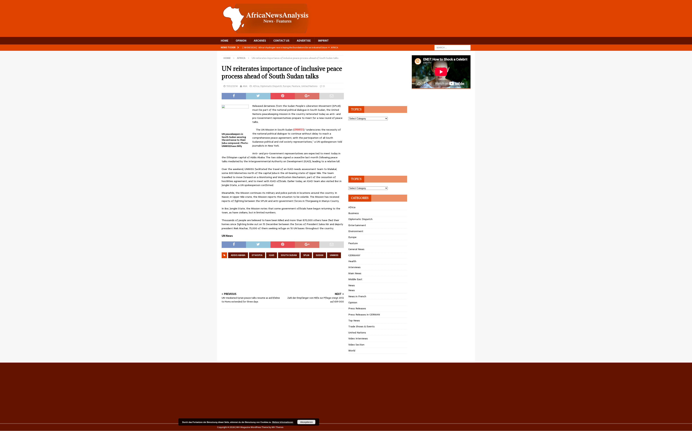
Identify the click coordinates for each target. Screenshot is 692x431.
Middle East (355, 279)
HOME (224, 41)
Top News (354, 320)
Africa (256, 86)
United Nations (309, 86)
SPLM (306, 255)
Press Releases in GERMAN (364, 314)
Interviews (354, 267)
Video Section (356, 345)
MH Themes (277, 427)
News (351, 285)
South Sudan (289, 255)
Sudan (319, 255)
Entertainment (357, 225)
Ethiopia (257, 255)
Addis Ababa (238, 255)
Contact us (281, 41)
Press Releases (357, 308)
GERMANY (354, 255)
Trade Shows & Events (361, 326)
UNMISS (299, 130)
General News (356, 249)
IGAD (271, 255)
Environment (355, 231)
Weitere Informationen (282, 422)
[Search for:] (452, 47)
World (351, 351)
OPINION (241, 41)
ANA (245, 86)
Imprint (323, 41)
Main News (354, 273)
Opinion (352, 302)
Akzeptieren (306, 422)
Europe (287, 86)
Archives (260, 41)
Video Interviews (358, 338)
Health (352, 261)
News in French (357, 296)
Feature (296, 86)
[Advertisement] (287, 279)
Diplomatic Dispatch (271, 86)
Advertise (304, 41)
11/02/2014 (232, 86)
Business (353, 213)
